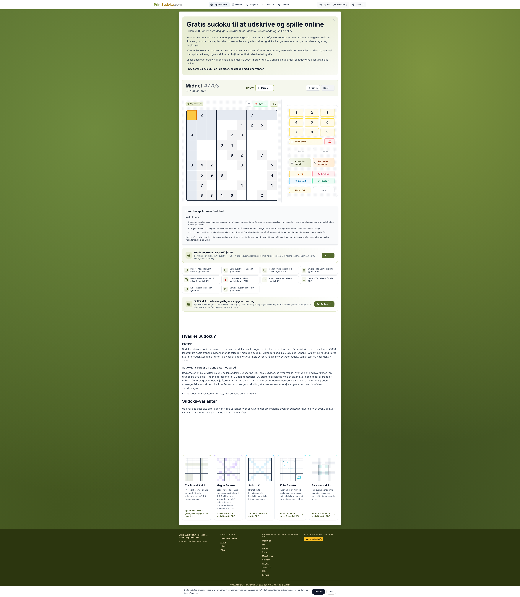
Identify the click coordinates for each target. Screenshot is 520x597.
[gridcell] (192, 115)
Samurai (265, 575)
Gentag (325, 151)
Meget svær (267, 556)
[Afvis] (334, 20)
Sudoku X (266, 567)
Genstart (302, 181)
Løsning (325, 174)
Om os (223, 542)
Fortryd (301, 151)
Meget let (266, 541)
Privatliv (223, 546)
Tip (301, 174)
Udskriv (325, 181)
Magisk (265, 563)
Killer (264, 571)
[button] (358, 4)
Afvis (331, 591)
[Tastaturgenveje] (247, 104)
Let (263, 544)
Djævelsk (266, 560)
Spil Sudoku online (228, 538)
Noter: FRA (300, 190)
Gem (323, 190)
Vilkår (222, 550)
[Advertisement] (260, 323)
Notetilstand (300, 141)
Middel (265, 548)
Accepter (318, 591)
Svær (264, 552)
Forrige (314, 88)
